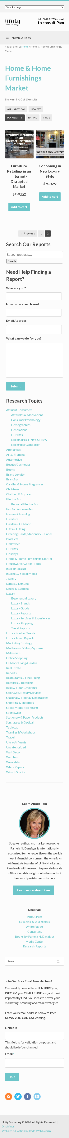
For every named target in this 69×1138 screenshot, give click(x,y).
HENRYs (17, 435)
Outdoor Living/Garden (21, 663)
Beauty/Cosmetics (18, 464)
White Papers (15, 767)
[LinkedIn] (38, 1097)
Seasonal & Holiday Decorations (27, 697)
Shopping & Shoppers (20, 702)
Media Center (34, 941)
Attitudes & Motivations (27, 415)
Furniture (12, 519)
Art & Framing (15, 454)
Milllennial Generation (25, 444)
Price (46, 117)
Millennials (13, 653)
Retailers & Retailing (19, 682)
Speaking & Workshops (34, 921)
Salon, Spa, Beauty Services (23, 692)
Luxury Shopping (22, 623)
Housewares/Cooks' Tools (23, 563)
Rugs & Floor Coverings (21, 687)
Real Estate (13, 668)
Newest (36, 109)
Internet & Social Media (21, 573)
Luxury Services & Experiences (31, 618)
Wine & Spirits (15, 772)
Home (25, 46)
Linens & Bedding (17, 588)
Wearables (13, 762)
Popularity (14, 117)
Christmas (13, 489)
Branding (12, 479)
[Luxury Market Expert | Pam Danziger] (12, 22)
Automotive (14, 459)
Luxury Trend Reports (20, 638)
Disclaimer (8, 1126)
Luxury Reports (21, 613)
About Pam (34, 916)
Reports (11, 673)
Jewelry (11, 578)
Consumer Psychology (25, 420)
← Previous (28, 233)
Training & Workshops (21, 732)
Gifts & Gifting (15, 529)
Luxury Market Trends (20, 633)
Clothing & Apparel (18, 494)
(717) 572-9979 (49, 19)
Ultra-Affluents (16, 742)
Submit (16, 386)
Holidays (12, 554)
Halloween (13, 544)
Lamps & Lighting (17, 583)
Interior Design (16, 568)
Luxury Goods (20, 608)
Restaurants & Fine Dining (23, 677)
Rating (32, 117)
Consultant (34, 931)
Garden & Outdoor (18, 524)
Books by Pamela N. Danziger (34, 936)
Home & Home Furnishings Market (29, 558)
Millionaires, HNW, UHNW (29, 439)
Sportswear (13, 712)
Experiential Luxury (23, 598)
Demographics (20, 425)
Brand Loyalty (15, 474)
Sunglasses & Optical (20, 722)
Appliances (13, 449)
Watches (12, 757)
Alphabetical (16, 109)
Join (12, 1077)
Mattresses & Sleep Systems (24, 648)
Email (61, 19)
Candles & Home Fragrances (25, 484)
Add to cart (19, 207)
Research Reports (34, 946)
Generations (19, 430)
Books (10, 469)
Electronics (13, 499)
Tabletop (12, 727)
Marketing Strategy (19, 643)
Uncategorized (16, 747)
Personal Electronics (24, 504)
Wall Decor (13, 752)
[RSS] (9, 1097)
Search (12, 261)
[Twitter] (18, 1097)
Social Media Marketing (22, 707)
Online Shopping (17, 658)
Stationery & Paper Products (25, 717)
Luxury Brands (20, 603)
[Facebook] (28, 1097)
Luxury (10, 593)
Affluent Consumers (19, 410)
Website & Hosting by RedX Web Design (26, 1130)
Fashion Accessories (19, 509)
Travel (10, 737)
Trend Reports (20, 628)
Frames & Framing (18, 514)
